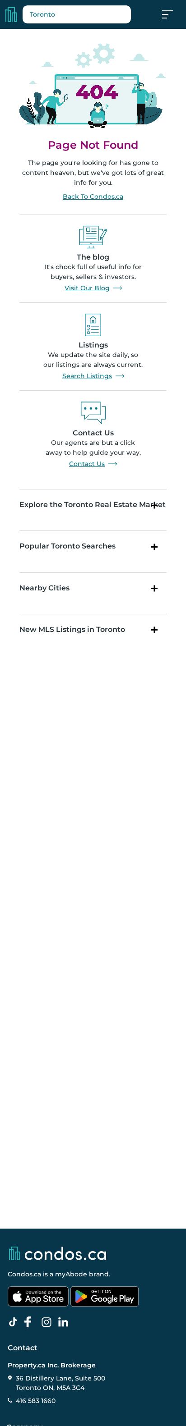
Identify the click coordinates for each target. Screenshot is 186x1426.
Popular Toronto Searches (67, 546)
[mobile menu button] (172, 14)
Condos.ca (24, 1274)
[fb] (31, 1322)
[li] (65, 1322)
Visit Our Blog (87, 288)
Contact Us (87, 463)
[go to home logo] (57, 1253)
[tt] (15, 1322)
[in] (48, 1322)
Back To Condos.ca (93, 196)
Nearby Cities (44, 588)
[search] (77, 14)
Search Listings (87, 375)
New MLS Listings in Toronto (72, 629)
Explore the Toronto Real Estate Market (92, 504)
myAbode (71, 1274)
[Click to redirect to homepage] (11, 14)
